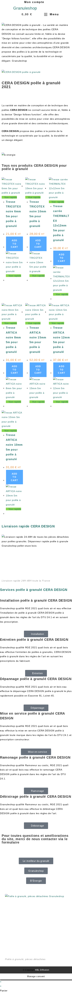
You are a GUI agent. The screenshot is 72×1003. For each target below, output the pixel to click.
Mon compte (34, 2)
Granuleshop (25, 8)
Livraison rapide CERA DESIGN (28, 526)
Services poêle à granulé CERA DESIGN (33, 590)
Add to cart (14, 243)
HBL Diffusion (42, 970)
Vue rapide (10, 197)
